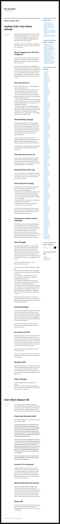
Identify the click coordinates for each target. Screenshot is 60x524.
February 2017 (46, 163)
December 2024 (47, 91)
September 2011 (47, 226)
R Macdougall (46, 48)
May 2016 (46, 169)
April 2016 (46, 170)
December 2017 (47, 157)
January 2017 (46, 164)
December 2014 (47, 184)
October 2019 (46, 136)
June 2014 (46, 189)
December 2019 (47, 134)
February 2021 (47, 123)
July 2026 (46, 73)
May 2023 (46, 101)
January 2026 (46, 77)
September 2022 (47, 107)
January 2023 (46, 102)
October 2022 (46, 106)
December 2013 (47, 195)
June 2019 (46, 141)
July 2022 (46, 110)
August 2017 (46, 160)
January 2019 (46, 147)
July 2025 (46, 84)
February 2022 (47, 112)
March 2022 (46, 111)
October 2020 (46, 128)
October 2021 (46, 117)
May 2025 (46, 85)
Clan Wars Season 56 (16, 399)
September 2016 (47, 165)
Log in (45, 256)
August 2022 (46, 108)
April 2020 (46, 133)
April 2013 (46, 204)
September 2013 (47, 197)
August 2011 (46, 227)
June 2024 (46, 97)
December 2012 (47, 209)
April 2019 (46, 143)
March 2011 (46, 233)
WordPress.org (47, 260)
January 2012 (46, 221)
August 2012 (46, 212)
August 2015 (46, 175)
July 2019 (45, 139)
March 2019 (46, 144)
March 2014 (46, 191)
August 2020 (46, 131)
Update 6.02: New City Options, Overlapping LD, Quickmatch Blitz (50, 32)
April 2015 (46, 179)
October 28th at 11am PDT (27, 365)
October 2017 (46, 159)
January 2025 (46, 90)
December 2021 (47, 115)
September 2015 (47, 174)
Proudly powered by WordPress (16, 518)
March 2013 (46, 205)
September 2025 (47, 81)
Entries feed (46, 257)
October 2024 (46, 94)
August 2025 (46, 82)
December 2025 (47, 79)
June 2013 (46, 201)
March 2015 (46, 180)
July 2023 (46, 100)
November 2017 (47, 158)
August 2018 (46, 153)
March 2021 (46, 122)
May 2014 (46, 190)
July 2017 (45, 162)
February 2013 (46, 206)
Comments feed (47, 258)
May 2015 (46, 178)
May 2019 (46, 142)
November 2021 (47, 116)
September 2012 (47, 211)
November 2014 (47, 185)
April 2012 (46, 217)
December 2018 (47, 148)
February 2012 (46, 220)
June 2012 (46, 215)
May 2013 (46, 202)
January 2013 (46, 207)
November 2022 (47, 105)
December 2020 (47, 126)
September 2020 (47, 129)
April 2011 (46, 232)
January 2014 (46, 194)
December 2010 (47, 237)
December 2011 (47, 222)
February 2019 (46, 145)
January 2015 (46, 183)
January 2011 (46, 236)
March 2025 (46, 87)
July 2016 (45, 166)
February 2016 (46, 171)
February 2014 (46, 192)
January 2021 (46, 124)
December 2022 (47, 103)
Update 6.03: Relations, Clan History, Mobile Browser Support (49, 27)
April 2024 (46, 98)
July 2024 (46, 96)
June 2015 (46, 176)
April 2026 (46, 75)
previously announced (21, 404)
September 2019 (47, 137)
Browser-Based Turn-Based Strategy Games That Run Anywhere (49, 57)
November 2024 (47, 92)
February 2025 (47, 89)
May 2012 (46, 216)
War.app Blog (9, 9)
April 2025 (46, 86)
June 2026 (46, 74)
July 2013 (45, 200)
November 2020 (47, 127)
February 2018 (46, 155)
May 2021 (46, 120)
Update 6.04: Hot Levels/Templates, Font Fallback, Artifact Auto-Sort (49, 24)
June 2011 (46, 230)
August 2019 (46, 138)
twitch (36, 367)
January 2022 (46, 113)
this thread (21, 62)
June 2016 (46, 168)
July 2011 (45, 228)
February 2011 (46, 234)
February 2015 (46, 181)
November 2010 (47, 238)
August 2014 (46, 188)
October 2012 (46, 210)
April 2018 (46, 154)
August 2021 (46, 118)
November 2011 (47, 223)
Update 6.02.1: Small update (49, 30)
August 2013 (46, 199)
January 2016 (46, 173)
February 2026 (47, 76)
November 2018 (47, 149)
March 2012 (46, 218)
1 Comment (6, 35)
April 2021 (46, 121)
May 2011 (46, 231)
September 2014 (47, 186)
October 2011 (46, 225)
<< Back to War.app (8, 10)
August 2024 (46, 95)
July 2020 (46, 132)
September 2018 (47, 152)
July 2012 (45, 213)
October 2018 (46, 150)
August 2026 (46, 71)
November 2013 (47, 196)
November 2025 (47, 80)
